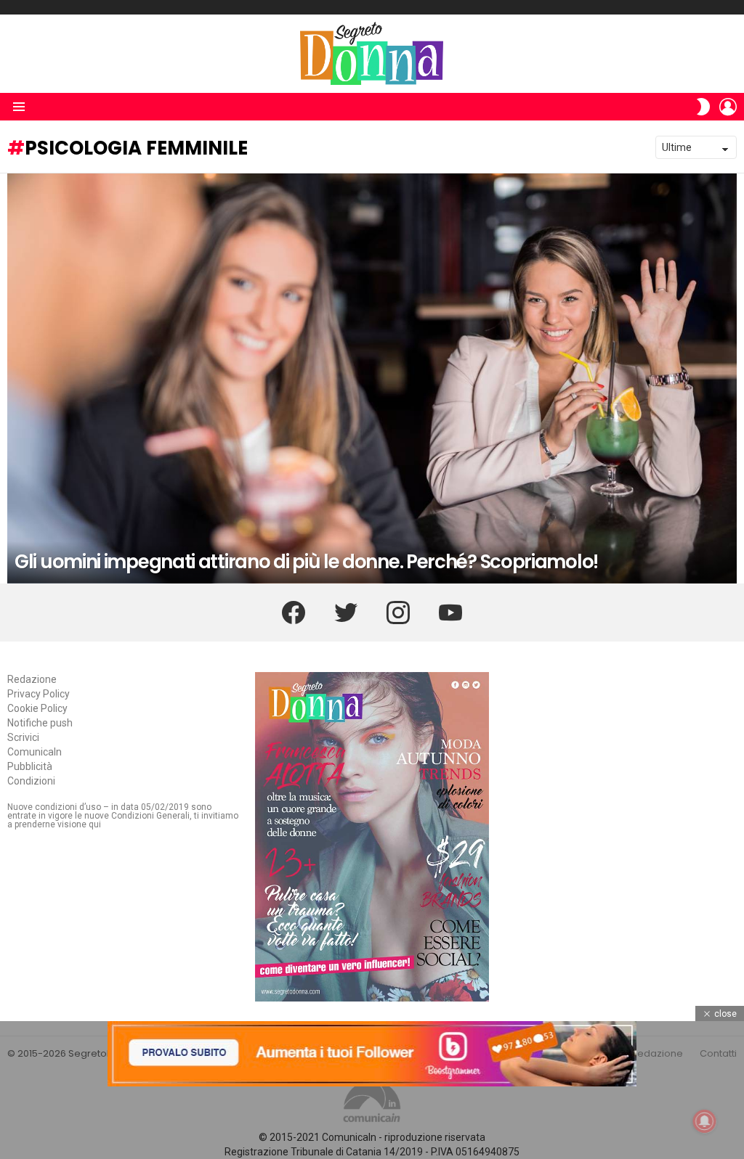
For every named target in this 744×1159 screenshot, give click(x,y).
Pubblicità (29, 766)
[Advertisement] (372, 1122)
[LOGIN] (728, 106)
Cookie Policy (37, 708)
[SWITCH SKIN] (703, 106)
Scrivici (23, 737)
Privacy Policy (38, 694)
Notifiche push (40, 723)
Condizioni (31, 781)
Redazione (32, 679)
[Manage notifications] (704, 1121)
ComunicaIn (34, 752)
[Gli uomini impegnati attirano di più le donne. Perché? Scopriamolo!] (372, 378)
